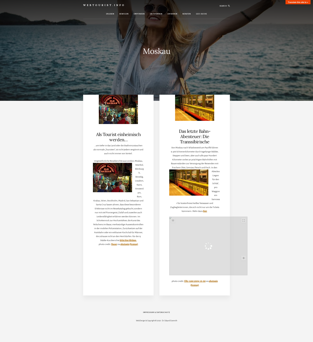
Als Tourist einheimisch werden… (118, 137)
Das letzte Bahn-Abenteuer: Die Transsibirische (194, 136)
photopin (124, 244)
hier (205, 211)
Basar (114, 244)
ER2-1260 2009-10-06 (195, 281)
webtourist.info (104, 5)
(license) (134, 244)
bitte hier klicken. (128, 240)
